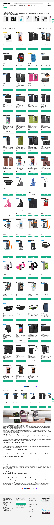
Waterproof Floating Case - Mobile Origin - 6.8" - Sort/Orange (20, 252)
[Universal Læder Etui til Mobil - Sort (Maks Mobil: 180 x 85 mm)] (46, 140)
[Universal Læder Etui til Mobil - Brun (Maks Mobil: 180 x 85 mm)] (46, 161)
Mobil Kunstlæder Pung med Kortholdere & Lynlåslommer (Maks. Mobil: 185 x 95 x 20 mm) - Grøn (20, 148)
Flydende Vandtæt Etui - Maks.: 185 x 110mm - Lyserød (8, 377)
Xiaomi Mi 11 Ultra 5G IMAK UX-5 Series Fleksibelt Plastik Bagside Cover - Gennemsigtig (20, 45)
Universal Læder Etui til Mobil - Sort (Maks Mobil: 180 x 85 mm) (45, 148)
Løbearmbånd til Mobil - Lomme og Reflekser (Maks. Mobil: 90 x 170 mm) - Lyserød (20, 274)
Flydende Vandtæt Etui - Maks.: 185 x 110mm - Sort (20, 377)
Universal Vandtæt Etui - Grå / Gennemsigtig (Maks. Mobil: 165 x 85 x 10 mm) (20, 232)
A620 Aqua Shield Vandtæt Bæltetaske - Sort (7, 189)
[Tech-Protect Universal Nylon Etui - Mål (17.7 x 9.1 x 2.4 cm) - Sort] (8, 349)
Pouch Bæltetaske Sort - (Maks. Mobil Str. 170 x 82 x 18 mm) (45, 85)
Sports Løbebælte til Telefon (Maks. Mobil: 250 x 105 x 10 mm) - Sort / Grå (8, 315)
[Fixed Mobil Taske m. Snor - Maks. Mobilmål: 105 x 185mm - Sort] (33, 349)
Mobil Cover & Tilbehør (32, 498)
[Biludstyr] (44, 19)
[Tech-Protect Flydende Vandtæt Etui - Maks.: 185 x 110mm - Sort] (21, 369)
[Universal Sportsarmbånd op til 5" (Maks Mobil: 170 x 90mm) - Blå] (33, 58)
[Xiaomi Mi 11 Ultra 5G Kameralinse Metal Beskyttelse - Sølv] (8, 37)
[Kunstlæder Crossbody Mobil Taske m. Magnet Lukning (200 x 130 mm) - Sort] (46, 182)
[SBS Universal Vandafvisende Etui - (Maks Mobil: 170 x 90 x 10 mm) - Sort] (21, 287)
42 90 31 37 (7, 507)
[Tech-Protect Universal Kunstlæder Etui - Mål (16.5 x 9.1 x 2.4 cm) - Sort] (33, 328)
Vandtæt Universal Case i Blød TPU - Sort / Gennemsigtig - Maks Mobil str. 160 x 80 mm (8, 127)
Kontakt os (30, 516)
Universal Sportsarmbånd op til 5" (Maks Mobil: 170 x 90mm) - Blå (32, 65)
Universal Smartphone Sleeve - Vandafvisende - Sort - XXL (45, 294)
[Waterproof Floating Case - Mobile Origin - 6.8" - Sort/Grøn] (33, 245)
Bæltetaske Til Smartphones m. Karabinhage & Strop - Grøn (32, 127)
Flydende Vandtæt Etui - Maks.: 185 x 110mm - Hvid (33, 377)
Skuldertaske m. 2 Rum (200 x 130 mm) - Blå (33, 189)
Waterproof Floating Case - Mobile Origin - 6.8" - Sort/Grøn (33, 252)
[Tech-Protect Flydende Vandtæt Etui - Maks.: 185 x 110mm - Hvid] (33, 369)
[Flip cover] (13, 19)
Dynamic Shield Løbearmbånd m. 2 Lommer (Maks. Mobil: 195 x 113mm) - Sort (8, 336)
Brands (25, 5)
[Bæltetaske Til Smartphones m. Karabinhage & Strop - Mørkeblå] (33, 98)
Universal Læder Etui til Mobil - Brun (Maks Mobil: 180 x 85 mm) (45, 169)
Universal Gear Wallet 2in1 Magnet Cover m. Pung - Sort (8, 85)
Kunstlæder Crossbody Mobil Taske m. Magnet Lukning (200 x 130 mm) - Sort (45, 190)
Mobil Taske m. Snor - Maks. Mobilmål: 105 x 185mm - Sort (32, 357)
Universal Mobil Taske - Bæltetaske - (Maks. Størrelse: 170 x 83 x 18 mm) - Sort (21, 106)
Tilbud (29, 5)
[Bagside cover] (6, 19)
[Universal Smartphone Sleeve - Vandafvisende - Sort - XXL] (46, 287)
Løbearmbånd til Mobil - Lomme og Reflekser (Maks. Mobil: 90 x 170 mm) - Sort (33, 274)
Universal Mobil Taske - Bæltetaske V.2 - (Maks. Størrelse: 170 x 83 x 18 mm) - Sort (20, 127)
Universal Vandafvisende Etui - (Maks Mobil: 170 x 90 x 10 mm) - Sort (20, 294)
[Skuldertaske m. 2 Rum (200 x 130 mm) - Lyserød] (8, 203)
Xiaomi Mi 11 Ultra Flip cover (14, 23)
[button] (51, 3)
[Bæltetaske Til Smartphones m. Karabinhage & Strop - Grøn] (33, 119)
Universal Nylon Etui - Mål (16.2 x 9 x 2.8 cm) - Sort (20, 357)
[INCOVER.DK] (6, 3)
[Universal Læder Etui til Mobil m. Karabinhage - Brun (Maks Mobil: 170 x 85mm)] (8, 161)
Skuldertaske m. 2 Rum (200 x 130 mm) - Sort (20, 210)
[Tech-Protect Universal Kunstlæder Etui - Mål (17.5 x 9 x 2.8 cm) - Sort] (46, 328)
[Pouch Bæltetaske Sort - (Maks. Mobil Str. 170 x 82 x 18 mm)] (46, 78)
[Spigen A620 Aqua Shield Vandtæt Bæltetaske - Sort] (8, 182)
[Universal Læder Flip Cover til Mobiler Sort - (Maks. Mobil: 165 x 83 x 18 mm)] (46, 98)
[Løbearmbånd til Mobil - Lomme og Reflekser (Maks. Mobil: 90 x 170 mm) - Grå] (8, 266)
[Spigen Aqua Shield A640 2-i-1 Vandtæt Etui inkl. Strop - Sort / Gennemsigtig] (46, 349)
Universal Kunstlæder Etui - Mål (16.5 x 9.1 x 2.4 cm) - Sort (32, 336)
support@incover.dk (8, 498)
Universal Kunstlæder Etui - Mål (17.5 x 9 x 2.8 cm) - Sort (45, 336)
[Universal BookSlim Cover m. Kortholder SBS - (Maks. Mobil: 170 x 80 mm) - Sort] (46, 266)
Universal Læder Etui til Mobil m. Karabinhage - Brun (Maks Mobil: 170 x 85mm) (7, 169)
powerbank (9, 462)
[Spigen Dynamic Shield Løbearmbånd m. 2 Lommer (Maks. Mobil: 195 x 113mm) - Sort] (8, 328)
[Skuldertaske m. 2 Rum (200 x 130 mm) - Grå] (21, 182)
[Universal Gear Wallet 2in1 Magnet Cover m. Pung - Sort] (8, 78)
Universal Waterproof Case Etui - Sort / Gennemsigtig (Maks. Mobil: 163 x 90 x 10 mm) (20, 169)
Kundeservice (49, 5)
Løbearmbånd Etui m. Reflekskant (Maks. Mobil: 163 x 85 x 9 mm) (20, 65)
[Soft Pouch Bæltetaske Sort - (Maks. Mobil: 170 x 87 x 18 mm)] (8, 98)
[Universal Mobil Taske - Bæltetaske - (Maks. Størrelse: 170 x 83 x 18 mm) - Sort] (21, 98)
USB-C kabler (15, 461)
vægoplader (35, 461)
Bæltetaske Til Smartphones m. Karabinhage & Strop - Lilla (32, 85)
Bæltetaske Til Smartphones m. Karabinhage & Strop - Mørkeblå (32, 106)
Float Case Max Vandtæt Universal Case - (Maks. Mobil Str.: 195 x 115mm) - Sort (20, 336)
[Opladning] (36, 19)
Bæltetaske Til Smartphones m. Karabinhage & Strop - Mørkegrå (45, 127)
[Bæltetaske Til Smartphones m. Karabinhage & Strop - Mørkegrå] (46, 119)
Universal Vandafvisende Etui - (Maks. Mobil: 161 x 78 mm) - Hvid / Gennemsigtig (33, 294)
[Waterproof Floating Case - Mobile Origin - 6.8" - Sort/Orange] (21, 245)
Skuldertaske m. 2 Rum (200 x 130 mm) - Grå (20, 189)
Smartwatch (20, 5)
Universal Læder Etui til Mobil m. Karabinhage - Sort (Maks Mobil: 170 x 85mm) (32, 148)
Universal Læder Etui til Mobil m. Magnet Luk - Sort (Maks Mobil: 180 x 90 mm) (33, 211)
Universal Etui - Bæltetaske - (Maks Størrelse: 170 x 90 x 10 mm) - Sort (8, 65)
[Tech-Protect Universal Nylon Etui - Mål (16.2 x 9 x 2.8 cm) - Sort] (21, 349)
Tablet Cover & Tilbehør (32, 500)
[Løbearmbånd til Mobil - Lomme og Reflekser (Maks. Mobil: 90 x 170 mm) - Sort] (33, 266)
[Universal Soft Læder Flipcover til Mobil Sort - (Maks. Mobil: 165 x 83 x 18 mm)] (21, 78)
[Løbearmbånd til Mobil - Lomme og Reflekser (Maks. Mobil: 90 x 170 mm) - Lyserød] (21, 266)
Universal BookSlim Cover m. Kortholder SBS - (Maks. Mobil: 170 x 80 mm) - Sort (45, 274)
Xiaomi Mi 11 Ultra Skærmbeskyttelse (21, 23)
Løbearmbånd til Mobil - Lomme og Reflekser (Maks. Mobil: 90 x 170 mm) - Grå (8, 274)
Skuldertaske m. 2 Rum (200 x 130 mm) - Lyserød (8, 210)
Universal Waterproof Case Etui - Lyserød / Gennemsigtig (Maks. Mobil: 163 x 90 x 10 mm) (32, 169)
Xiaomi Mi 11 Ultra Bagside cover (5, 23)
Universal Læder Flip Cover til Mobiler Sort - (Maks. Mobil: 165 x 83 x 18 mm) (45, 106)
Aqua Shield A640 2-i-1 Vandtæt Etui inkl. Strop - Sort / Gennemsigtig (46, 357)
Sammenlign (39, 28)
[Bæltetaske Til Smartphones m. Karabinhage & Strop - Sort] (33, 37)
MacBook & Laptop (13, 5)
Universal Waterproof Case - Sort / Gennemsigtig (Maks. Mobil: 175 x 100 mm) (8, 253)
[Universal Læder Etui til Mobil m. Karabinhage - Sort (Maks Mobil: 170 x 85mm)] (33, 140)
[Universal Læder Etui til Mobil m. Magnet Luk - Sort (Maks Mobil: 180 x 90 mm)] (33, 203)
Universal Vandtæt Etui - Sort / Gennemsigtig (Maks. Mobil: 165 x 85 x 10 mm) (8, 232)
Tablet (7, 5)
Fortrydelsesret (31, 511)
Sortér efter (9, 28)
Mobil (3, 5)
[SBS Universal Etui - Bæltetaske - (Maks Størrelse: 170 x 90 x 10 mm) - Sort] (8, 58)
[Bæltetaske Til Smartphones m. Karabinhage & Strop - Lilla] (33, 78)
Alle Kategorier (33, 5)
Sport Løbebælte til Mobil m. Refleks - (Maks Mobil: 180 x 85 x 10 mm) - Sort (33, 315)
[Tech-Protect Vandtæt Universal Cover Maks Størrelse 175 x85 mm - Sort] (46, 37)
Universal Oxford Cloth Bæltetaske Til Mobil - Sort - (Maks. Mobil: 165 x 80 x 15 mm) (8, 148)
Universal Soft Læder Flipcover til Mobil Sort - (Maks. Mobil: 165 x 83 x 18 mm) (20, 85)
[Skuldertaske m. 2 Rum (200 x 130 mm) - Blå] (33, 182)
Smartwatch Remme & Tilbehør (33, 504)
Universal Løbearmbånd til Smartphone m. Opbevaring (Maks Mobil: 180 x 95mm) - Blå (45, 315)
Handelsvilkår (31, 509)
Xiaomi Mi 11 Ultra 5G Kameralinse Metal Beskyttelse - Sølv (8, 44)
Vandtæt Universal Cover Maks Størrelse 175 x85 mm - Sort (45, 44)
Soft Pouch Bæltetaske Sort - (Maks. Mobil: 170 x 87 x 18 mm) (8, 106)
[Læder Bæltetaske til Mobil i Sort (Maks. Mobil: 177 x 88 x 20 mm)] (46, 58)
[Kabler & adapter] (29, 19)
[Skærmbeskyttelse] (21, 19)
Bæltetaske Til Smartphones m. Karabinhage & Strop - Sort (32, 44)
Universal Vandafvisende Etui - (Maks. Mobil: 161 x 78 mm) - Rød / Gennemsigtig (45, 211)
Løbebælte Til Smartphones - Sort (20, 314)
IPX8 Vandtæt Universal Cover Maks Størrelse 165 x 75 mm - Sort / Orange (33, 232)
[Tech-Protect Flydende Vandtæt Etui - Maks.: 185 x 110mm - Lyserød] (8, 369)
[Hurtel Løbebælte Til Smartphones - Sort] (21, 308)
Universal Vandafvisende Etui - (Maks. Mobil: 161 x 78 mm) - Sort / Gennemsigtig (8, 294)
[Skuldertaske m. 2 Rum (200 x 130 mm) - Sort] (21, 203)
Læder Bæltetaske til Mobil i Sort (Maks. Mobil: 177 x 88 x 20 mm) (45, 65)
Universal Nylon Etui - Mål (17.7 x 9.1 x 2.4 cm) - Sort (7, 357)
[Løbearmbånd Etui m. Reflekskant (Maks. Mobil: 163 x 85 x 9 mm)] (21, 58)
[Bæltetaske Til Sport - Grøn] (46, 245)
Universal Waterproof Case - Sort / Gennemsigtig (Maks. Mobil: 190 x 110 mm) (45, 232)
